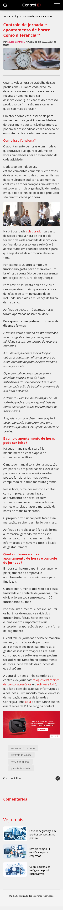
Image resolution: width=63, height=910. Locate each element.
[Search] (5, 5)
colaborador (34, 231)
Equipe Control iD (16, 41)
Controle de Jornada (21, 754)
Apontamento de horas (23, 748)
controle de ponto (20, 761)
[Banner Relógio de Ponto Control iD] (31, 724)
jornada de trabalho (21, 768)
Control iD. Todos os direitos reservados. (35, 896)
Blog (16, 16)
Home (7, 16)
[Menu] (57, 5)
